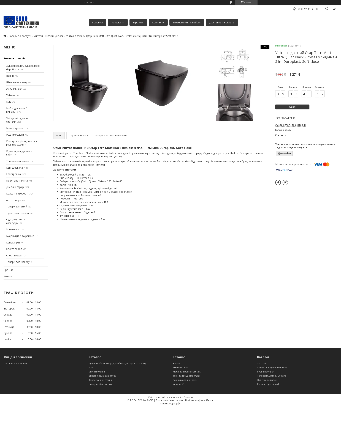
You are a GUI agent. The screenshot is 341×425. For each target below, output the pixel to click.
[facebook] (278, 182)
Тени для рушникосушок (186, 375)
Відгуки (8, 276)
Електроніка (13, 174)
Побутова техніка (17, 180)
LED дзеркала (14, 167)
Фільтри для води (267, 380)
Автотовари (13, 200)
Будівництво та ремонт (20, 236)
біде (91, 367)
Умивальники (14, 88)
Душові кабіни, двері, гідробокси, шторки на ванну (117, 363)
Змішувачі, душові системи (272, 367)
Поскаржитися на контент (169, 400)
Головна (97, 22)
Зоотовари (13, 229)
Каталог (116, 22)
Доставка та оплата (221, 22)
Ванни (10, 75)
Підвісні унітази (54, 36)
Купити (292, 107)
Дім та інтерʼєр (15, 187)
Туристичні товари (17, 213)
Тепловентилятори (17, 161)
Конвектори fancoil (268, 384)
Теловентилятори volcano (271, 375)
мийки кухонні (97, 371)
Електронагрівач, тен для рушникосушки (21, 142)
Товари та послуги (20, 36)
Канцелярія (13, 242)
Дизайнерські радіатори (103, 375)
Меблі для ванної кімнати (187, 371)
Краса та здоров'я (17, 193)
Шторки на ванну (16, 82)
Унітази (38, 36)
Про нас (138, 22)
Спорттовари (14, 255)
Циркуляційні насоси (100, 384)
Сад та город (14, 249)
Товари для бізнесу (17, 262)
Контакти (158, 22)
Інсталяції (178, 384)
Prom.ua (188, 397)
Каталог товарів (14, 58)
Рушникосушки (15, 134)
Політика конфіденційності (199, 400)
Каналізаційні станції (100, 380)
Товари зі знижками (15, 363)
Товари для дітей (16, 206)
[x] (285, 182)
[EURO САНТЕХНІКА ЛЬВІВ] (21, 20)
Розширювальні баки (185, 380)
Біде (8, 101)
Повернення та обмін (187, 22)
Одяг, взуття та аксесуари (15, 221)
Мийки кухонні (14, 128)
